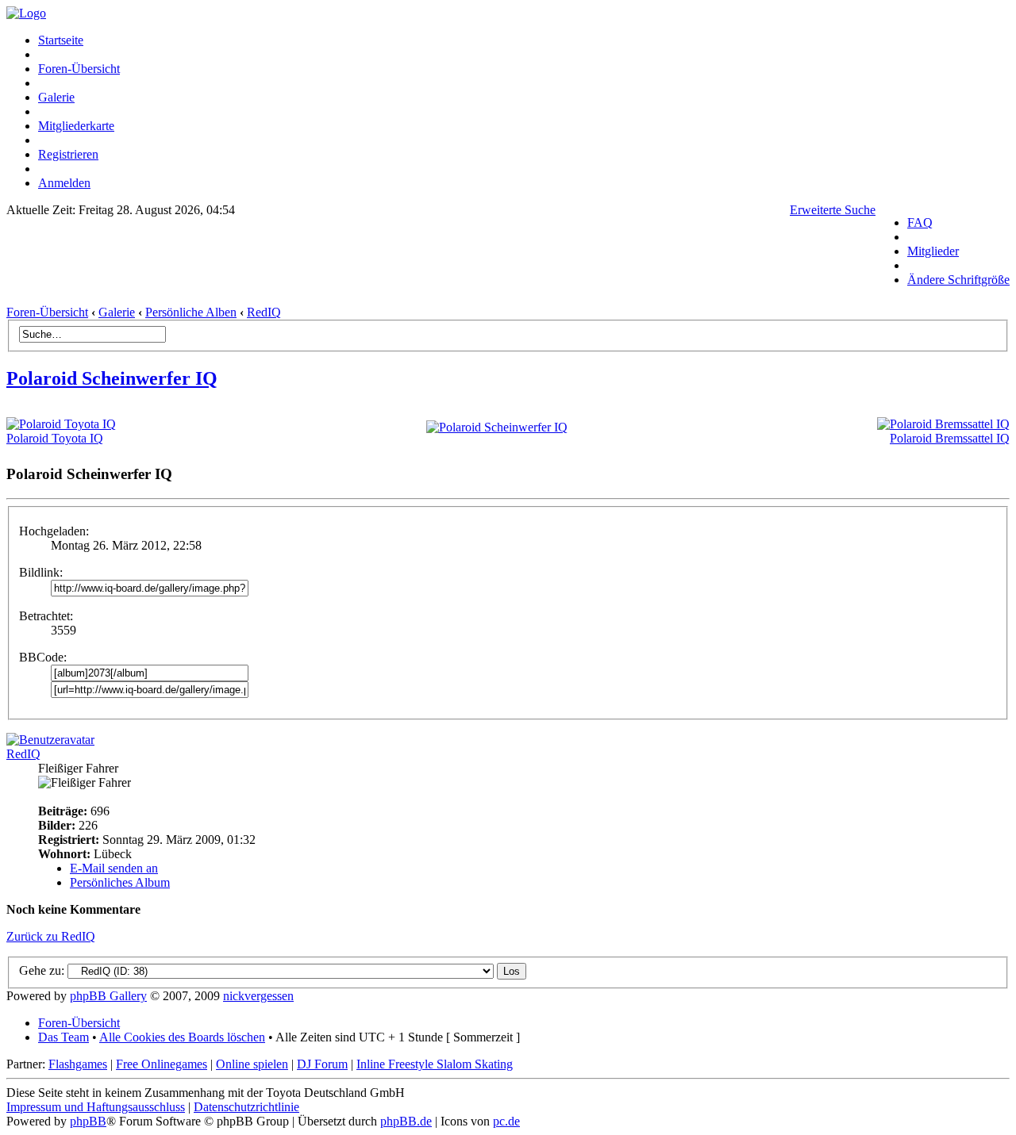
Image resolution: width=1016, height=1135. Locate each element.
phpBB (88, 1121)
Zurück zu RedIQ (50, 936)
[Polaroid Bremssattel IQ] (943, 424)
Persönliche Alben (191, 312)
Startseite (60, 40)
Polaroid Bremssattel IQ (950, 438)
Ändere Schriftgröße (958, 279)
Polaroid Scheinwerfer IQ (111, 378)
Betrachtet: (46, 616)
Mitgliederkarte (76, 125)
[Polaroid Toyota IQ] (61, 424)
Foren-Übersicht (79, 68)
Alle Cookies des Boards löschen (182, 1037)
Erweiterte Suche (833, 210)
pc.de (506, 1121)
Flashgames (77, 1064)
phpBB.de (406, 1121)
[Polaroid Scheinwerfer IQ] (497, 427)
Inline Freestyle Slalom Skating (434, 1064)
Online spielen (252, 1064)
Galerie (56, 97)
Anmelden (64, 183)
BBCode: (43, 657)
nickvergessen (258, 996)
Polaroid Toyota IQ (54, 438)
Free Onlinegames (161, 1064)
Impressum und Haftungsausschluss (95, 1107)
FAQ (920, 222)
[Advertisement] (441, 265)
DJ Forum (322, 1064)
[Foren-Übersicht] (26, 13)
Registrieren (68, 154)
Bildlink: (41, 572)
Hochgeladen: (54, 531)
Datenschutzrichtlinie (246, 1107)
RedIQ (264, 312)
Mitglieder (933, 251)
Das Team (63, 1037)
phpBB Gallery (108, 996)
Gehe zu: (41, 970)
